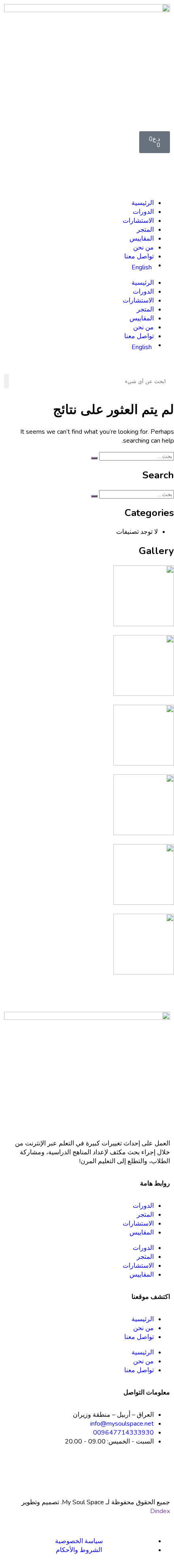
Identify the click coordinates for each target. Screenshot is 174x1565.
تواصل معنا (139, 256)
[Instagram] (160, 1471)
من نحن (143, 247)
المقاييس (141, 238)
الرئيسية (143, 202)
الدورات (143, 211)
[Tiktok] (138, 1471)
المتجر (145, 229)
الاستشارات (138, 220)
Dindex (160, 1511)
